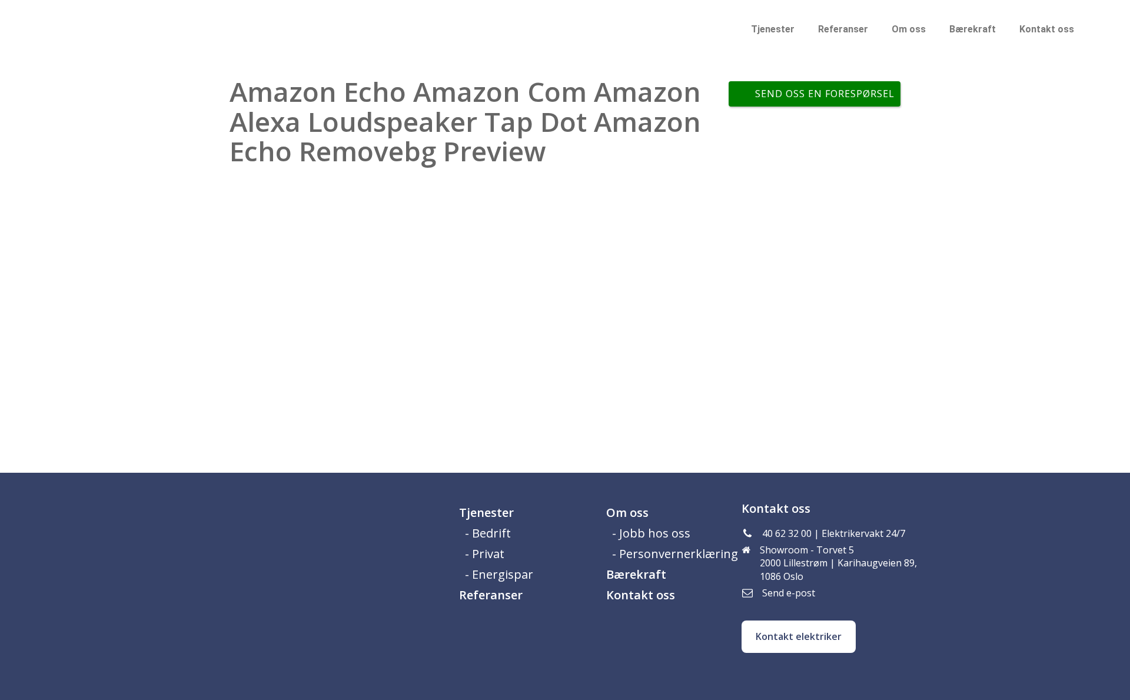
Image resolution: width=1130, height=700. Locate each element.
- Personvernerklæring (675, 554)
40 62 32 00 (787, 533)
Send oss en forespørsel (825, 93)
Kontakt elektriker (799, 636)
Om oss (909, 29)
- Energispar (499, 574)
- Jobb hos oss (651, 533)
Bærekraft (972, 29)
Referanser (843, 29)
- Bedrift (488, 533)
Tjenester (773, 29)
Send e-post (788, 592)
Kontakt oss (1046, 29)
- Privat (484, 554)
